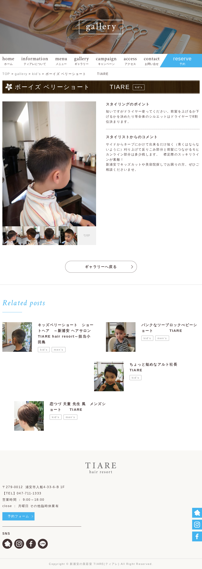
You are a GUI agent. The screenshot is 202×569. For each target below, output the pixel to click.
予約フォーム (18, 516)
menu (61, 60)
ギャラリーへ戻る (101, 267)
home (8, 60)
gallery (81, 60)
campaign (106, 60)
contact (152, 60)
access (130, 60)
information (34, 60)
